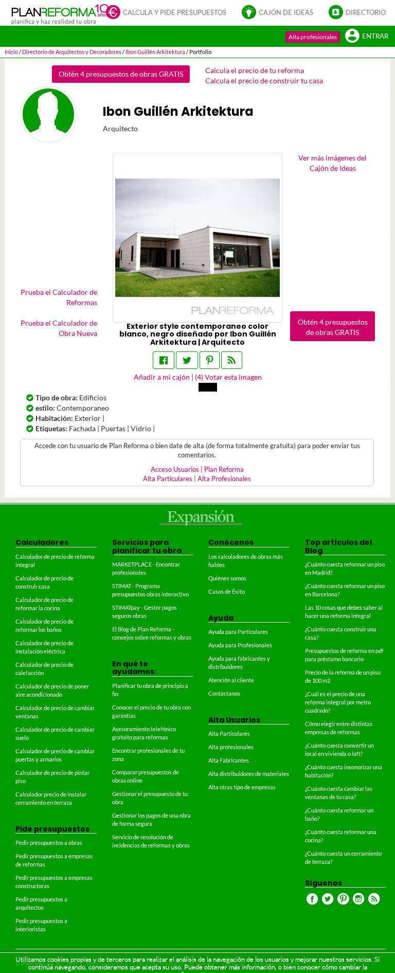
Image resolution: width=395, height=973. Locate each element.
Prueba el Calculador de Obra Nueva (59, 328)
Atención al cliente (231, 680)
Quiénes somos (227, 578)
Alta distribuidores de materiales (248, 773)
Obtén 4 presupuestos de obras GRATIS (121, 73)
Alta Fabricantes (228, 760)
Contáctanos (224, 693)
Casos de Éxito (226, 591)
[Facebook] (163, 360)
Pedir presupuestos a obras (48, 842)
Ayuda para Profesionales (240, 645)
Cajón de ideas (286, 12)
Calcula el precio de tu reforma (254, 70)
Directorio (366, 12)
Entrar (375, 36)
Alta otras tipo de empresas (242, 787)
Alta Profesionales (224, 479)
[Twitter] (187, 360)
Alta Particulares (167, 479)
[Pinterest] (210, 360)
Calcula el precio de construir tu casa (264, 80)
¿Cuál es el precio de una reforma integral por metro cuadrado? (338, 702)
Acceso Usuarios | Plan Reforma (197, 469)
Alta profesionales (313, 37)
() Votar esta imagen (228, 377)
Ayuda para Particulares (238, 631)
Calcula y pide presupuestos (174, 12)
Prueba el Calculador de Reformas (59, 297)
